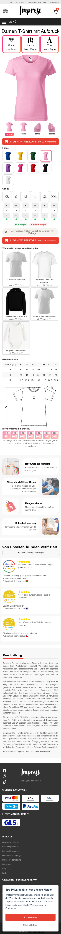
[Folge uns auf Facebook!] (5, 770)
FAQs (4, 873)
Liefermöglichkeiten (10, 846)
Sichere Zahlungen (10, 851)
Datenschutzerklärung (11, 859)
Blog (4, 868)
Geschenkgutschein (10, 842)
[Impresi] (30, 10)
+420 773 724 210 (16, 2)
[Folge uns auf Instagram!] (5, 776)
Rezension (7, 864)
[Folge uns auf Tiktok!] (5, 782)
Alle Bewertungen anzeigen (32, 552)
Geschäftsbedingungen (12, 855)
